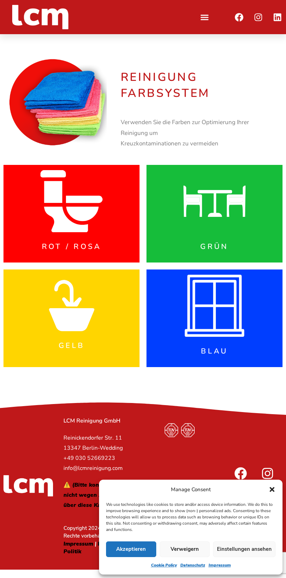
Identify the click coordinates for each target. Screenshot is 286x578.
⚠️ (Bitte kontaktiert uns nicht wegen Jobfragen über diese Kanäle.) (97, 495)
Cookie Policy (164, 565)
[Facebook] (239, 17)
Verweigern (185, 549)
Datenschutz (192, 565)
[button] (272, 489)
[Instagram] (258, 17)
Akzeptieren (131, 549)
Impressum (220, 565)
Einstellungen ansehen (244, 549)
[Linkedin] (277, 17)
